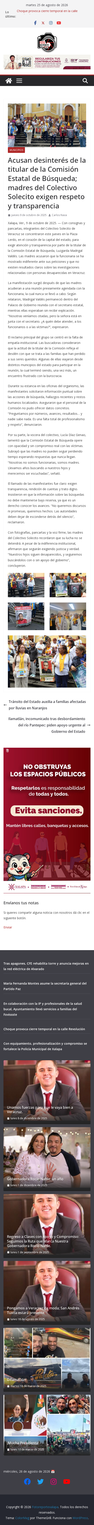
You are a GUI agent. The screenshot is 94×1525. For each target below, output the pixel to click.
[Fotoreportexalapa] (8, 80)
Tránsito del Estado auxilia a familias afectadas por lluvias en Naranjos (47, 704)
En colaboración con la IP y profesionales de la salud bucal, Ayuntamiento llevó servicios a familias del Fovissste (42, 1009)
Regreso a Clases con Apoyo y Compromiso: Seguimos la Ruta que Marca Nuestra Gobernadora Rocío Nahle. (43, 1241)
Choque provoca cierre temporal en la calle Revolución (44, 1029)
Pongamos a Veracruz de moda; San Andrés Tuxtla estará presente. (43, 1310)
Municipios (16, 150)
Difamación (16, 1379)
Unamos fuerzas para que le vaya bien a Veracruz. (40, 1109)
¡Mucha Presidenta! (23, 1443)
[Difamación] (47, 1358)
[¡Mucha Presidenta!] (47, 1425)
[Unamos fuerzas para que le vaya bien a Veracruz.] (47, 1090)
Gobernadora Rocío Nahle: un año (35, 1179)
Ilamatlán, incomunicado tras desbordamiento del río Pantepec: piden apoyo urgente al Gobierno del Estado (46, 725)
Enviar (7, 927)
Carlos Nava (59, 215)
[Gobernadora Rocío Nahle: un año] (47, 1157)
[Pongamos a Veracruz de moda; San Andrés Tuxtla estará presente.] (47, 1291)
